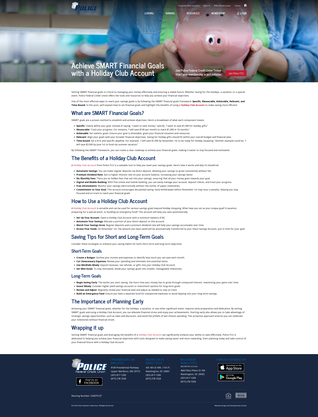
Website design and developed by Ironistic (230, 405)
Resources (193, 13)
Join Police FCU (236, 73)
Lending (149, 13)
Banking (170, 13)
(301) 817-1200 (118, 374)
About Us (206, 5)
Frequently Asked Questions (189, 5)
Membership (218, 13)
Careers (238, 5)
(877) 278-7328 (118, 378)
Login (243, 13)
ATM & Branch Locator (222, 5)
